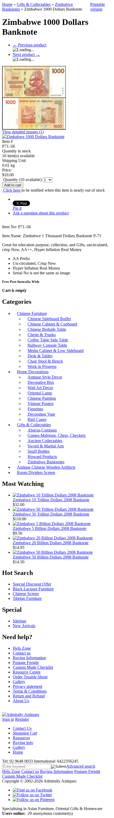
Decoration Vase (41, 414)
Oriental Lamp (40, 393)
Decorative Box (41, 382)
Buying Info (23, 742)
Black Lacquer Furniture (33, 589)
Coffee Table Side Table (48, 340)
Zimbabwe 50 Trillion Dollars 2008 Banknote (51, 514)
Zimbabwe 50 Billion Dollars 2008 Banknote (51, 557)
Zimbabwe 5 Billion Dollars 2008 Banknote (49, 528)
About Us (21, 700)
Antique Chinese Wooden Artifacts (46, 467)
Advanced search (80, 766)
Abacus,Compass (42, 430)
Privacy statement (27, 686)
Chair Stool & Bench (45, 361)
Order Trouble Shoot (30, 677)
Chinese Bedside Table (47, 329)
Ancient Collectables (45, 440)
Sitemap (19, 621)
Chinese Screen (26, 593)
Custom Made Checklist (33, 667)
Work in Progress (42, 366)
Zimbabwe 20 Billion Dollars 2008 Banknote (51, 542)
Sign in (8, 719)
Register (22, 719)
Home (7, 4)
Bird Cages (37, 419)
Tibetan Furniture (27, 598)
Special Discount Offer (32, 584)
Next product (26, 54)
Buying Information (29, 658)
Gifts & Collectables (34, 4)
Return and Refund (29, 696)
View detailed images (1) (23, 132)
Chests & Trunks (42, 334)
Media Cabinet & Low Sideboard (56, 350)
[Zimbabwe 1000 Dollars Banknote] (33, 136)
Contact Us (22, 728)
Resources (21, 738)
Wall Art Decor (40, 387)
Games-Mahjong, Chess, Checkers (57, 435)
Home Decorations (33, 372)
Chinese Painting (42, 398)
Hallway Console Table (47, 345)
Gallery (19, 681)
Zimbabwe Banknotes (46, 462)
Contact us (21, 653)
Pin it (17, 208)
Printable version (97, 6)
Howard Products (42, 456)
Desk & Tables (40, 356)
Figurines (35, 409)
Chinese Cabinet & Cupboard (52, 324)
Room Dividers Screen (36, 472)
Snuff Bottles (39, 451)
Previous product (29, 45)
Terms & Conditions (30, 691)
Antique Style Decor (45, 377)
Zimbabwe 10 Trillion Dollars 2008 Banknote (51, 500)
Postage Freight (26, 662)
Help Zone (22, 648)
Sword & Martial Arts (46, 446)
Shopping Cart (25, 733)
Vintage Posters (41, 403)
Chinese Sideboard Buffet (49, 318)
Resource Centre (27, 672)
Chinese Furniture (32, 313)
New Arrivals (24, 625)
